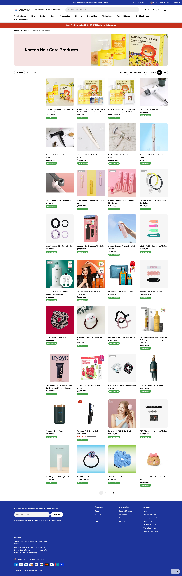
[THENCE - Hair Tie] (91, 459)
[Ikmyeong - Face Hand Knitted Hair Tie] (91, 320)
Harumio (23, 570)
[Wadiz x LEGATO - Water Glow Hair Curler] (154, 137)
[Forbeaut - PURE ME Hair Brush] (122, 413)
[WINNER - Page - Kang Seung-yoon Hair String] (154, 183)
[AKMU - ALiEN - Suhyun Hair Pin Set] (154, 228)
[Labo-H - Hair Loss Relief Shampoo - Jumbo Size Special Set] (60, 274)
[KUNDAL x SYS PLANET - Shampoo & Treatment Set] (60, 92)
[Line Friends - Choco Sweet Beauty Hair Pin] (154, 459)
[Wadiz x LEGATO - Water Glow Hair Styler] (91, 137)
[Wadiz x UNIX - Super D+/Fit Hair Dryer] (60, 137)
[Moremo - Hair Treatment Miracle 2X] (91, 228)
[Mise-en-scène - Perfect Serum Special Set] (91, 274)
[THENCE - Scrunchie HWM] (60, 320)
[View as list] (165, 72)
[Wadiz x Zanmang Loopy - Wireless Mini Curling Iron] (122, 183)
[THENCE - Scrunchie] (122, 459)
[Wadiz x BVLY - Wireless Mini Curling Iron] (91, 183)
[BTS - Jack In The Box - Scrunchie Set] (122, 368)
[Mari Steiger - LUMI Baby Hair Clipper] (60, 459)
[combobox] (102, 9)
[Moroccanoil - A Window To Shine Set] (122, 274)
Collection (25, 30)
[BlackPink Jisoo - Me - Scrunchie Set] (60, 228)
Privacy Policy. (56, 520)
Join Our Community (140, 2)
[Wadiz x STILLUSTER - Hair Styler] (60, 183)
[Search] (136, 9)
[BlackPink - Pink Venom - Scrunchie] (122, 320)
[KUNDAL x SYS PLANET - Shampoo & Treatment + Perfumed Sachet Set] (91, 92)
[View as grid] (159, 72)
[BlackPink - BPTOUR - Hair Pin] (154, 274)
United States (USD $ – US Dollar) (165, 3)
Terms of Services (42, 520)
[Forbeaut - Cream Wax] (60, 413)
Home (16, 30)
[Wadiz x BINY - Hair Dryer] (154, 92)
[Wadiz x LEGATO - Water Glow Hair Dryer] (122, 137)
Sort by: (123, 72)
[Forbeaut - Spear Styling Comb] (154, 368)
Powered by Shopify (34, 570)
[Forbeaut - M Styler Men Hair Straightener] (91, 413)
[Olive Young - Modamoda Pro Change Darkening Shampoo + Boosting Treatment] (154, 320)
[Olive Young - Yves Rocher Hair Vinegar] (91, 368)
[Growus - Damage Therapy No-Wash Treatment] (122, 228)
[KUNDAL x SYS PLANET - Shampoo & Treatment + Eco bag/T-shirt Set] (122, 92)
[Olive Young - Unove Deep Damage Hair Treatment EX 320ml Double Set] (60, 368)
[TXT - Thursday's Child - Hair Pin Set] (154, 413)
